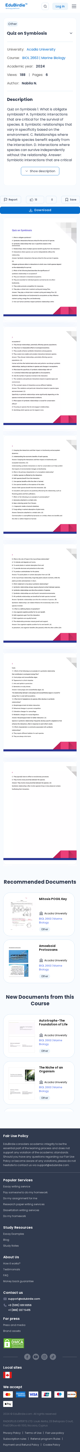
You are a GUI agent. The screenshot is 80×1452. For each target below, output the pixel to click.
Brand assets (12, 1331)
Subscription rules (14, 1439)
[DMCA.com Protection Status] (40, 1343)
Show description (42, 171)
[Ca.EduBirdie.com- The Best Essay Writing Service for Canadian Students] (7, 1377)
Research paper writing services (24, 1204)
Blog (6, 1240)
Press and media (14, 1325)
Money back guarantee (18, 1281)
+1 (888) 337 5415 (19, 1310)
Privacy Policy (12, 1433)
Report (13, 199)
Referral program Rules (45, 1439)
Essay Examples (13, 1234)
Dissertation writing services (21, 1210)
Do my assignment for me (20, 1198)
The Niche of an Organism (51, 1069)
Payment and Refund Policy (21, 1445)
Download (42, 210)
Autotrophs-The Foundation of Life (53, 1022)
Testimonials (11, 1269)
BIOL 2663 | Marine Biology (43, 57)
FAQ (5, 1275)
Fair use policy (54, 1433)
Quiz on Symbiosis (27, 33)
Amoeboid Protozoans (48, 948)
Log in (60, 6)
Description (20, 99)
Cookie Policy (51, 1445)
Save (73, 199)
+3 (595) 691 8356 (20, 1305)
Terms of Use (33, 1433)
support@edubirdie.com (53, 1165)
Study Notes (11, 1245)
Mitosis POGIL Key (53, 899)
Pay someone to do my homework (25, 1192)
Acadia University (41, 49)
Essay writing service (16, 1186)
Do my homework (14, 1216)
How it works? (11, 1263)
